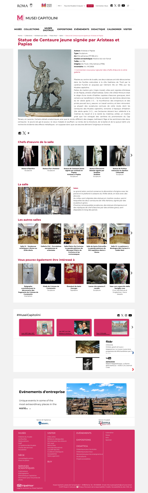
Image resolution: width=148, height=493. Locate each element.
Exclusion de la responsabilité (95, 487)
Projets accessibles (83, 459)
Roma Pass (51, 445)
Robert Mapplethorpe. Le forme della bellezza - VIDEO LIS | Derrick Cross (119, 365)
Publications (23, 471)
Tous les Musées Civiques (73, 6)
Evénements (81, 29)
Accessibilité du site (118, 487)
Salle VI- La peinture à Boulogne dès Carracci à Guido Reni (120, 248)
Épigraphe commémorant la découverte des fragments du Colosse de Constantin (28, 290)
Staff (20, 443)
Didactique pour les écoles (86, 449)
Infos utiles (51, 437)
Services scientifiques (26, 467)
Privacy (81, 487)
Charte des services (25, 447)
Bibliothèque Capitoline (27, 475)
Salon (61, 35)
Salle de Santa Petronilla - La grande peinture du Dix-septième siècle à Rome (97, 249)
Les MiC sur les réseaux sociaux (65, 332)
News (108, 435)
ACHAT (90, 6)
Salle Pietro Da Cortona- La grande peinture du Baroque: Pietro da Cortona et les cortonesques (74, 250)
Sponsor (109, 440)
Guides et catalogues (55, 452)
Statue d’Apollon (28, 168)
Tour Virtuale (101, 333)
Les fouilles (22, 439)
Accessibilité (52, 454)
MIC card (50, 443)
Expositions (64, 29)
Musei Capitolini (42, 18)
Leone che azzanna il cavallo (97, 287)
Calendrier (114, 29)
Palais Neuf (53, 35)
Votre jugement (53, 456)
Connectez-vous (102, 6)
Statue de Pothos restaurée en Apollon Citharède (119, 170)
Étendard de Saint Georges (74, 287)
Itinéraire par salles (40, 35)
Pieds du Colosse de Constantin (51, 287)
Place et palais (23, 460)
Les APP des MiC (27, 333)
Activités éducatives (54, 447)
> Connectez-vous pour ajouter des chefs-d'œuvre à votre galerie (100, 71)
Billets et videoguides (55, 439)
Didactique (98, 29)
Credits (108, 487)
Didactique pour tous (84, 452)
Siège (21, 455)
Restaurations (23, 441)
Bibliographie (23, 473)
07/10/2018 (119, 349)
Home (20, 35)
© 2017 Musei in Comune (67, 487)
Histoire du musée (25, 437)
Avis (107, 437)
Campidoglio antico (25, 458)
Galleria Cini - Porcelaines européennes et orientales (51, 248)
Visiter (127, 29)
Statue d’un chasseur (51, 168)
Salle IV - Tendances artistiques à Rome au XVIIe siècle (28, 248)
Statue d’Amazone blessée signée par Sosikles (96, 170)
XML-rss (129, 487)
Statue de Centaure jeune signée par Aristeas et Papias (74, 170)
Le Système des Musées (27, 445)
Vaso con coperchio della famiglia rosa (120, 287)
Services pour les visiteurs (56, 441)
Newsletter (22, 450)
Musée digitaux (48, 29)
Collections (31, 29)
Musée (18, 29)
